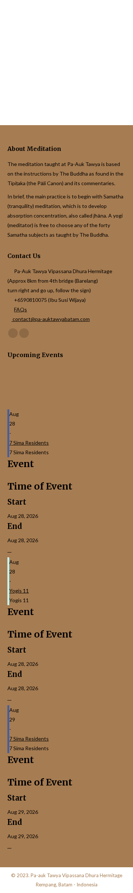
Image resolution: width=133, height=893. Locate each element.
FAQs (20, 309)
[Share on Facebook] (9, 550)
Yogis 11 (19, 590)
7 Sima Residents (29, 443)
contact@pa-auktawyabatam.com (50, 319)
